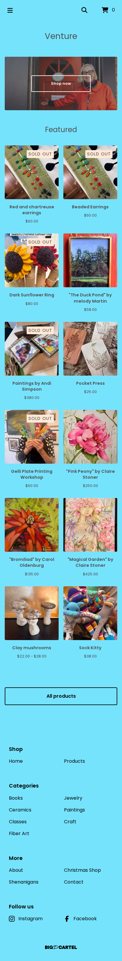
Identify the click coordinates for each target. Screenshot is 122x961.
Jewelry (73, 798)
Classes (18, 821)
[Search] (84, 10)
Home (16, 761)
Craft (70, 821)
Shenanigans (23, 882)
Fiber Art (19, 833)
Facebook (85, 918)
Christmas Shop (82, 870)
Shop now (61, 83)
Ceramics (20, 809)
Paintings (74, 809)
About (16, 870)
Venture (61, 36)
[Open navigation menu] (10, 10)
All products (61, 696)
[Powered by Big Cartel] (61, 947)
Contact (74, 882)
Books (16, 798)
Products (74, 761)
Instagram (30, 918)
